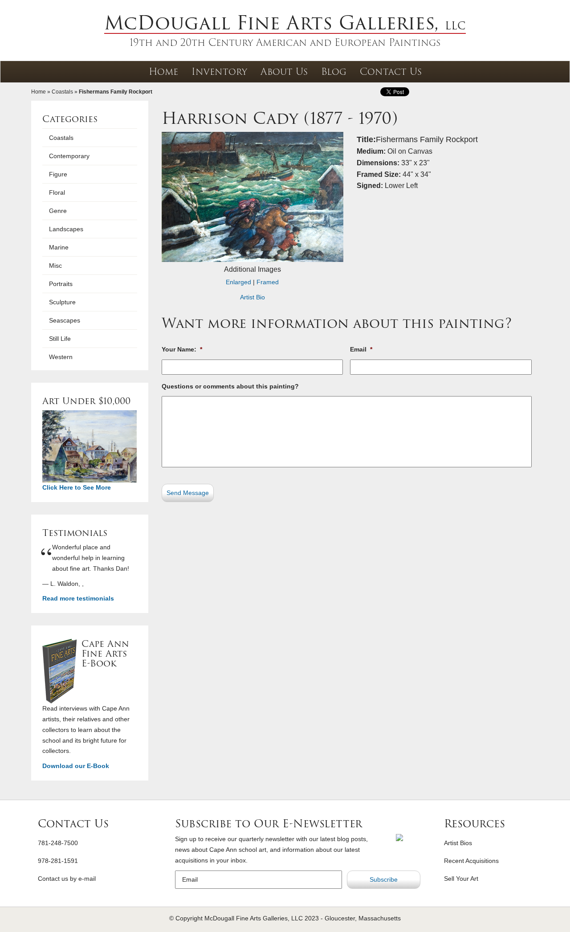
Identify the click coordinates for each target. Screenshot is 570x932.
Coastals (62, 92)
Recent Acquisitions (471, 860)
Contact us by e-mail (67, 878)
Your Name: (182, 349)
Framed (267, 282)
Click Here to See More (76, 487)
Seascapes (64, 320)
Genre (58, 210)
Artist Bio (252, 297)
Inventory (219, 71)
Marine (59, 247)
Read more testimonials (78, 598)
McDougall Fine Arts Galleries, (285, 22)
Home (163, 71)
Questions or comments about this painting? (230, 386)
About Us (284, 71)
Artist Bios (458, 842)
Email (361, 349)
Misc (55, 265)
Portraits (61, 283)
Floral (57, 192)
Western (61, 356)
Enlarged (238, 282)
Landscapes (66, 229)
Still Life (60, 338)
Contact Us (391, 71)
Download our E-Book (75, 765)
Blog (333, 71)
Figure (58, 174)
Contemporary (69, 155)
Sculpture (62, 302)
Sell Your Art (461, 878)
